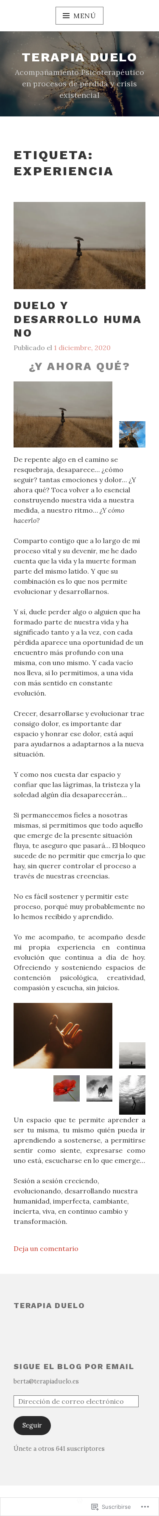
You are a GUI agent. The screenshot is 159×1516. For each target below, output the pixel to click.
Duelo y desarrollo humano (78, 319)
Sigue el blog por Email (74, 1366)
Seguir (32, 1425)
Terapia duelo (79, 57)
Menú (84, 15)
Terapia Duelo (49, 1305)
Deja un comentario (46, 1248)
